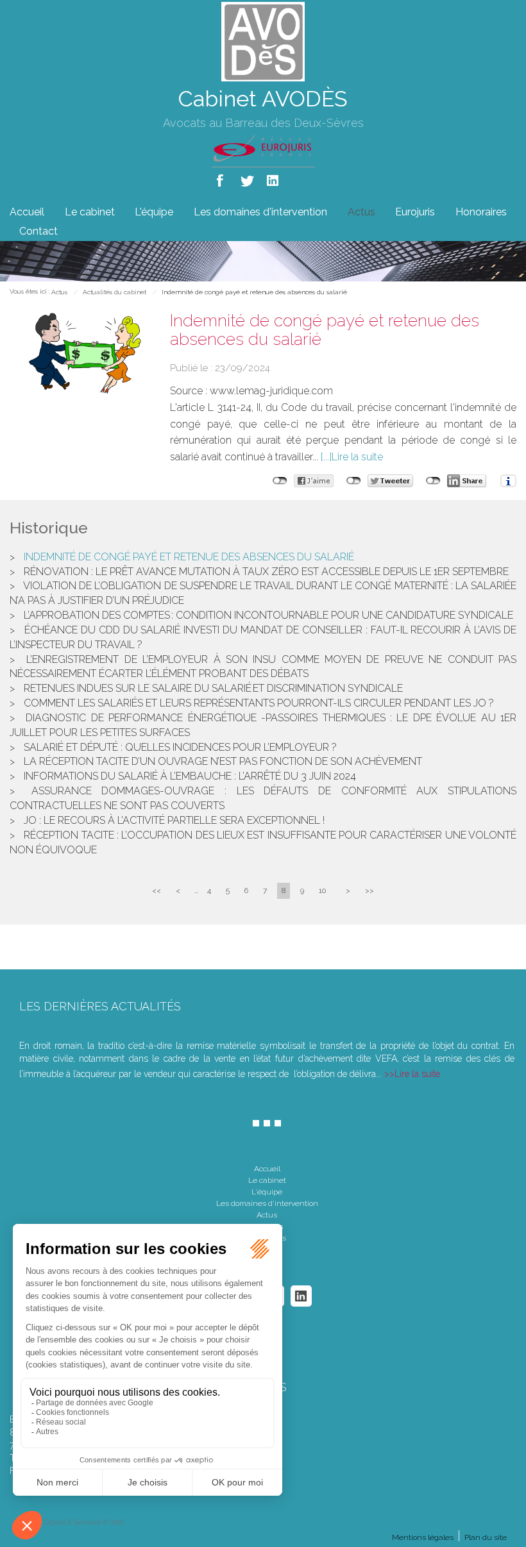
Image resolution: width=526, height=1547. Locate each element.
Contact (38, 231)
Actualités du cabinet (114, 292)
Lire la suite (357, 457)
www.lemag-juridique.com (271, 391)
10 (322, 890)
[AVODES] (263, 40)
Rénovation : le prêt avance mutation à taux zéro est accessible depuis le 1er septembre (266, 571)
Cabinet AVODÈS (263, 99)
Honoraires (481, 212)
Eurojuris (415, 212)
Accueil (27, 212)
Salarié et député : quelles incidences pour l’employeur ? (180, 747)
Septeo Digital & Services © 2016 (71, 1522)
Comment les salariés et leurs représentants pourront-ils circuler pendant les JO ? (259, 703)
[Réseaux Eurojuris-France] (263, 147)
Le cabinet (90, 212)
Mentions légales (423, 1537)
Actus (361, 212)
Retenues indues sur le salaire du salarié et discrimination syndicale (213, 688)
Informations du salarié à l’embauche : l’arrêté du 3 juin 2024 (190, 776)
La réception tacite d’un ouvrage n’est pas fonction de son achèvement (223, 761)
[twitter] (248, 177)
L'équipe (154, 212)
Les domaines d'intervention (260, 212)
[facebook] (222, 177)
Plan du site (485, 1537)
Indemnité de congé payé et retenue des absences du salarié (254, 292)
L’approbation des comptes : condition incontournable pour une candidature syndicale (268, 615)
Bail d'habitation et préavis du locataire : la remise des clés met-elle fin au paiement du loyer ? (266, 1031)
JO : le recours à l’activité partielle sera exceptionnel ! (174, 820)
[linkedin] (273, 177)
